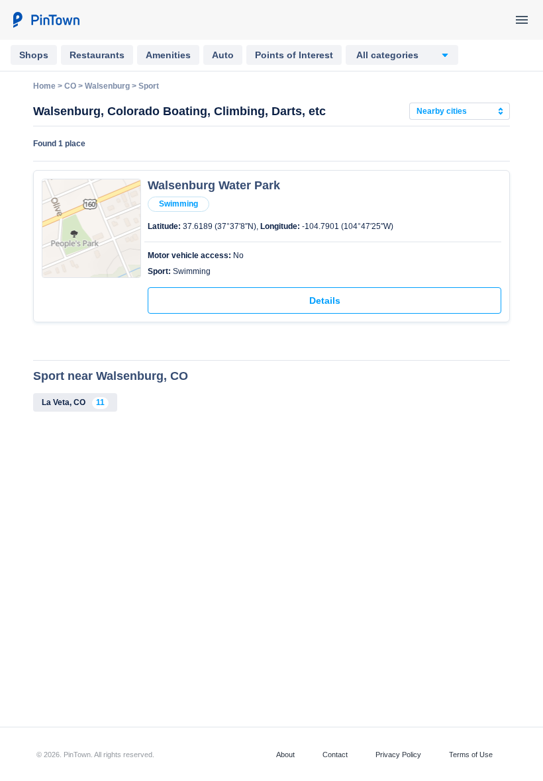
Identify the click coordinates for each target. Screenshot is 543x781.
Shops (33, 55)
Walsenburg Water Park (214, 185)
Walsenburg (107, 86)
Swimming (178, 203)
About (285, 754)
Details (324, 300)
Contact (335, 754)
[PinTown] (45, 20)
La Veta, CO (73, 402)
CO (70, 86)
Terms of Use (471, 754)
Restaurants (97, 55)
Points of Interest (294, 55)
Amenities (168, 55)
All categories (387, 55)
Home (44, 86)
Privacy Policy (398, 754)
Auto (223, 55)
